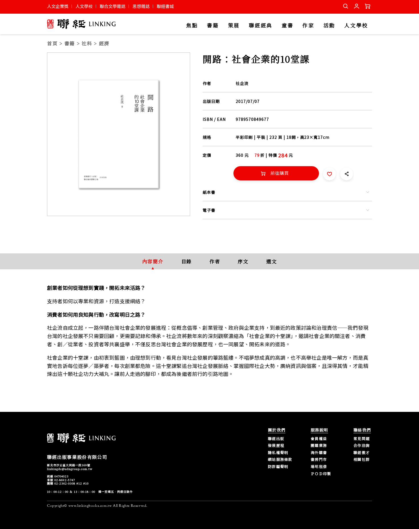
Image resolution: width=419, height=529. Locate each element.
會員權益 (319, 439)
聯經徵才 (361, 453)
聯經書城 (165, 6)
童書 (287, 25)
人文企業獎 (57, 6)
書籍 (213, 25)
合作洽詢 (361, 445)
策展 (234, 25)
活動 (329, 25)
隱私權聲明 (278, 453)
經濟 (104, 43)
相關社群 (361, 459)
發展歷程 (276, 445)
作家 (308, 25)
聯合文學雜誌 (112, 6)
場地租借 (319, 467)
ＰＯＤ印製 (321, 474)
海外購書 (319, 453)
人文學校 (84, 6)
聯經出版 (276, 439)
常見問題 (361, 439)
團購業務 (319, 445)
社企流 (242, 83)
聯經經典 (260, 25)
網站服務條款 (280, 459)
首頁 (52, 43)
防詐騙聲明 (278, 467)
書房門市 (319, 459)
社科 (87, 43)
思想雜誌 (141, 6)
